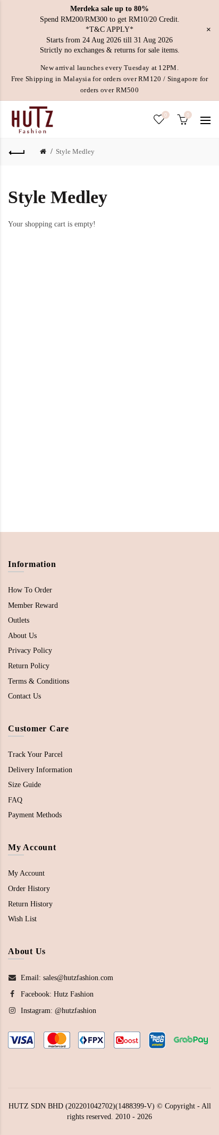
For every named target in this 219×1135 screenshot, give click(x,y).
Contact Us (24, 696)
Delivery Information (40, 770)
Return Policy (28, 666)
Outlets (18, 620)
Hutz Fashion (74, 994)
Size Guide (24, 785)
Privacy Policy (30, 650)
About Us (22, 636)
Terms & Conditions (38, 681)
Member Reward (33, 605)
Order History (29, 889)
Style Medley (75, 151)
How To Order (30, 590)
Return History (30, 904)
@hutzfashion (75, 1011)
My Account (26, 873)
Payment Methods (35, 815)
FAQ (15, 800)
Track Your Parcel (35, 754)
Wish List (22, 919)
